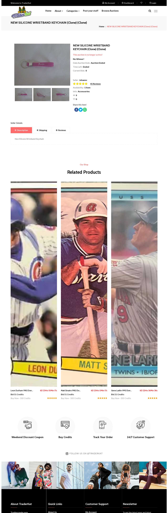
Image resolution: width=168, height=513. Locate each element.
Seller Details (16, 123)
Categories (72, 11)
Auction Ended (98, 63)
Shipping (43, 130)
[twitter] (80, 110)
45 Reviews (95, 84)
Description (22, 130)
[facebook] (76, 110)
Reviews (62, 130)
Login (153, 3)
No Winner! (78, 59)
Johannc (83, 80)
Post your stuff (90, 10)
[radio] (74, 84)
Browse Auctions (110, 10)
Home (48, 10)
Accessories (84, 91)
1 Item (87, 87)
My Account (109, 3)
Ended (86, 66)
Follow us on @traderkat (86, 453)
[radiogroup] (81, 84)
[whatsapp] (85, 110)
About (58, 11)
